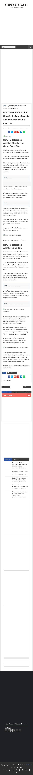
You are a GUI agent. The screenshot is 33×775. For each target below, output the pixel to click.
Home (4, 105)
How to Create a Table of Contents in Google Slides (19, 479)
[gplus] (9, 770)
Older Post (27, 387)
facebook (26, 392)
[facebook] (3, 770)
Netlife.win (29, 765)
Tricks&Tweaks (12, 105)
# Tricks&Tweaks (11, 372)
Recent (8, 460)
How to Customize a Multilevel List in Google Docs (20, 486)
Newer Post (6, 387)
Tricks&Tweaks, (23, 128)
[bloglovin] (16, 770)
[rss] (23, 770)
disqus (16, 392)
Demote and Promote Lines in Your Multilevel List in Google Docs (19, 493)
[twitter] (6, 770)
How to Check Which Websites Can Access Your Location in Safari (19, 464)
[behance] (26, 770)
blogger (6, 392)
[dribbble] (19, 770)
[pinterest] (13, 770)
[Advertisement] (16, 27)
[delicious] (16, 772)
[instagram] (29, 770)
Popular (17, 460)
